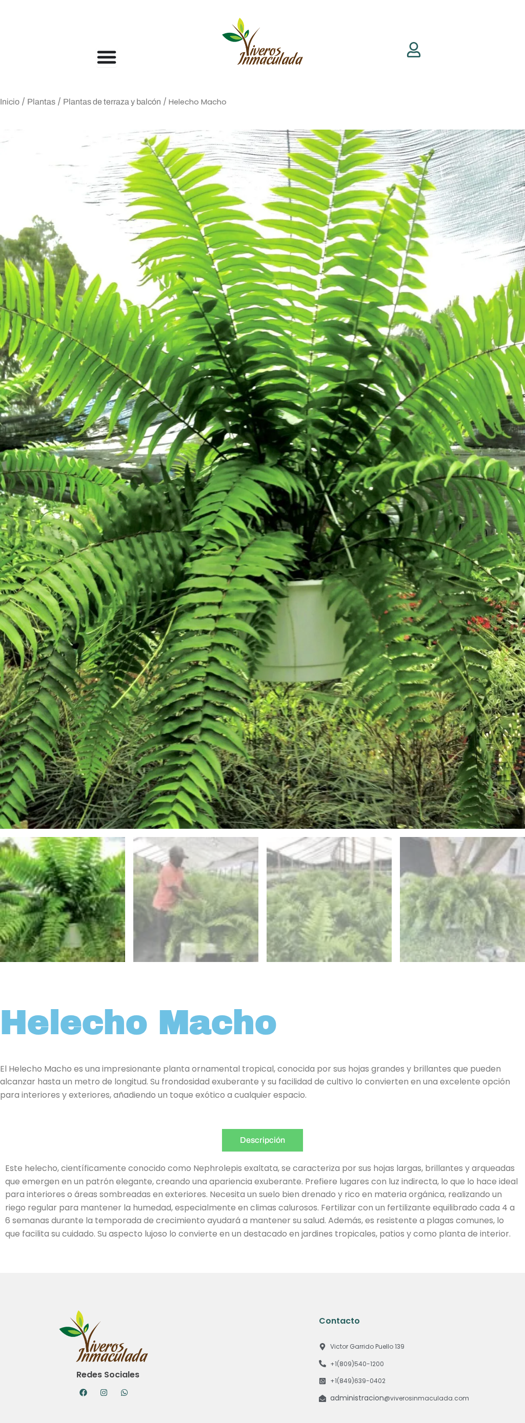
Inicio (9, 101)
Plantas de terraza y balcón (112, 101)
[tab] (262, 1140)
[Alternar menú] (106, 57)
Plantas (41, 101)
